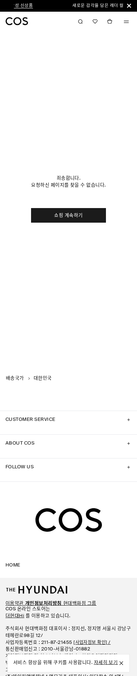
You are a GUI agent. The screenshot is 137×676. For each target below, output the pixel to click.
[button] (95, 21)
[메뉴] (126, 22)
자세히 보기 (106, 662)
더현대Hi (14, 616)
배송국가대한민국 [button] (29, 378)
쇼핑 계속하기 (68, 215)
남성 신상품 (19, 6)
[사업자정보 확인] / (92, 643)
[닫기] (129, 6)
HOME (12, 565)
